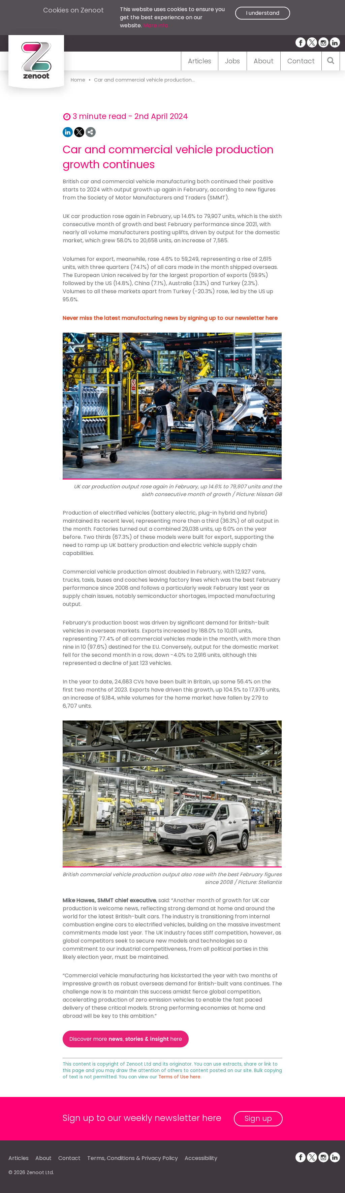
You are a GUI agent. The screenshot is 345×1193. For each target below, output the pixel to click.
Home (78, 80)
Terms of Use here (179, 1077)
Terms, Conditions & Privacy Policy (132, 1158)
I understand (262, 13)
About (264, 61)
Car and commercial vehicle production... (144, 80)
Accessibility (201, 1158)
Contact (301, 61)
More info (155, 25)
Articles (199, 61)
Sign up (258, 1118)
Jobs (232, 61)
